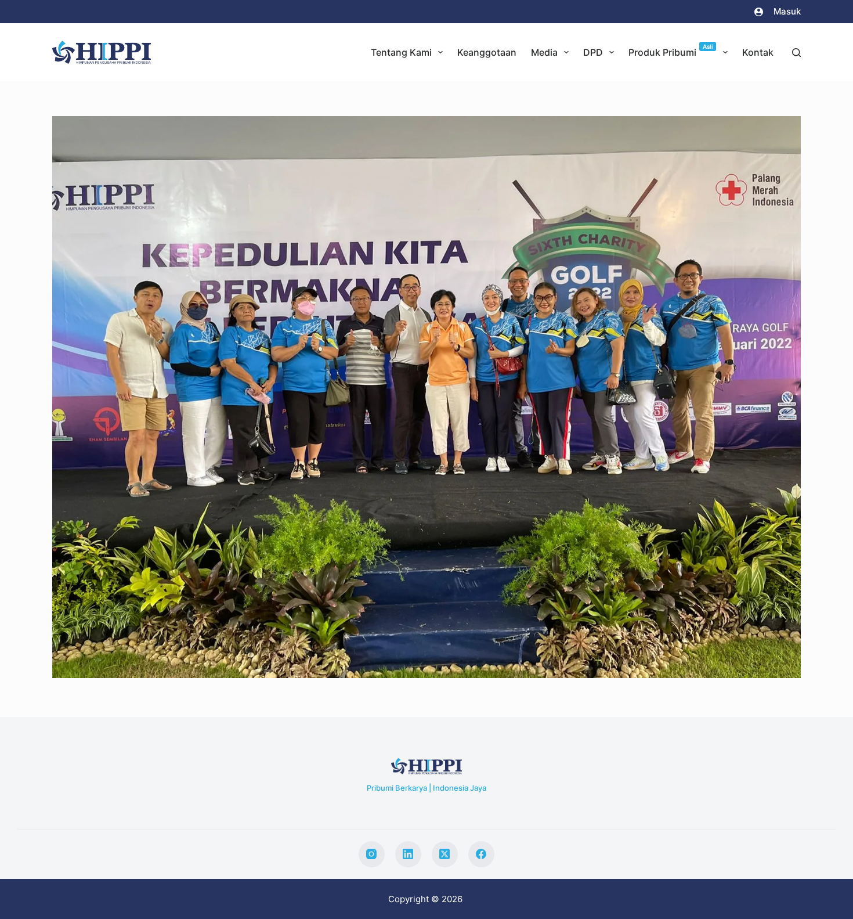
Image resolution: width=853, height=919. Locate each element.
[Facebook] (481, 854)
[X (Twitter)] (445, 854)
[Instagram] (372, 854)
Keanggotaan (486, 52)
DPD (593, 52)
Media (544, 52)
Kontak (758, 52)
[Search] (796, 52)
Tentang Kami (401, 52)
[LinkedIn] (408, 854)
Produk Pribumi (670, 50)
